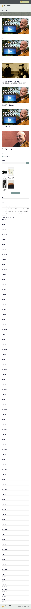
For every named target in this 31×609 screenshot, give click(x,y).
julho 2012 (4, 494)
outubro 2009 (4, 549)
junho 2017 (4, 396)
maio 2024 (3, 262)
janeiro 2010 (4, 544)
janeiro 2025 (4, 249)
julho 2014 (4, 454)
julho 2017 (4, 394)
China (17, 206)
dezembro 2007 (4, 586)
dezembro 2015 (4, 426)
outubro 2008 (4, 569)
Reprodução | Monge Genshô (8, 127)
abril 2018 (3, 379)
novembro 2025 (4, 232)
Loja (6, 10)
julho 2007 (4, 594)
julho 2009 (4, 554)
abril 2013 (3, 479)
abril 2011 (3, 519)
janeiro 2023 (4, 284)
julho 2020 (4, 334)
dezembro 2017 (4, 386)
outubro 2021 (4, 309)
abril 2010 (3, 539)
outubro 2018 (4, 369)
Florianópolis (20, 208)
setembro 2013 (4, 471)
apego (3, 206)
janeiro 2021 (4, 324)
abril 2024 (3, 264)
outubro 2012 (4, 489)
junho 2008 (4, 576)
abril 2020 (3, 339)
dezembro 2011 (4, 506)
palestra (5, 211)
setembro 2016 (4, 411)
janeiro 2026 (4, 229)
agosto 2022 (4, 292)
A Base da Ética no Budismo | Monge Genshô (11, 149)
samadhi (3, 213)
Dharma (3, 208)
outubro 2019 (4, 349)
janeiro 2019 (4, 364)
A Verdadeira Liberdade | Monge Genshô (10, 81)
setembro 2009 (4, 551)
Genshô (24, 208)
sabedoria (21, 211)
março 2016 (4, 421)
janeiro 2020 (4, 344)
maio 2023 (3, 277)
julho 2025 (4, 239)
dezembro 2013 (4, 466)
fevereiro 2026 (4, 227)
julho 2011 (4, 514)
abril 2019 (3, 359)
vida (20, 213)
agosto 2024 (4, 257)
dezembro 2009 (4, 546)
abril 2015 (3, 439)
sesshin (12, 213)
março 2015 (4, 441)
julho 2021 (4, 314)
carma (14, 206)
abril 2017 (3, 399)
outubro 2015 (4, 429)
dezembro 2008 (4, 566)
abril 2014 (3, 459)
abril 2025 (3, 244)
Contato (3, 10)
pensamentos (9, 211)
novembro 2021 (4, 307)
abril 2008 (3, 579)
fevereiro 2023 (4, 282)
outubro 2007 (4, 589)
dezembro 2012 (4, 486)
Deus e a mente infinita (7, 59)
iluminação (27, 208)
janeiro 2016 (4, 424)
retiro (18, 211)
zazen (22, 213)
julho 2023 (4, 274)
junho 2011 (4, 516)
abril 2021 (3, 319)
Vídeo (3, 202)
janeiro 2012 (4, 504)
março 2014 (4, 461)
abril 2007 (3, 599)
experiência (12, 208)
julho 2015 (4, 434)
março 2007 (4, 601)
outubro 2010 (4, 529)
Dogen (6, 208)
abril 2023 (3, 279)
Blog (5, 35)
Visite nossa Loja (15, 192)
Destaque (8, 148)
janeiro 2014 (4, 464)
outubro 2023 (4, 269)
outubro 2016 (4, 409)
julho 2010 (4, 534)
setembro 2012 (4, 491)
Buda (5, 206)
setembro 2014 (4, 451)
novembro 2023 (4, 267)
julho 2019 (4, 354)
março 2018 (4, 381)
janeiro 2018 (4, 384)
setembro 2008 (4, 571)
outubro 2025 (4, 234)
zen (24, 213)
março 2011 (4, 521)
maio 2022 (3, 297)
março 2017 (4, 401)
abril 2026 (3, 224)
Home (26, 14)
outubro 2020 (4, 329)
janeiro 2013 (4, 484)
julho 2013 (4, 474)
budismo (8, 206)
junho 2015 (4, 436)
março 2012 (4, 501)
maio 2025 (3, 242)
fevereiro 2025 (4, 247)
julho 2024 (4, 259)
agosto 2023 (4, 272)
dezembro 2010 (4, 526)
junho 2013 (4, 476)
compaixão (19, 206)
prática (13, 211)
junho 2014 (4, 456)
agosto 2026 (4, 219)
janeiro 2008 (4, 584)
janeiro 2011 (4, 524)
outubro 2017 (4, 389)
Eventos (3, 200)
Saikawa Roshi (26, 211)
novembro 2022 (4, 287)
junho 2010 (4, 536)
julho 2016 (4, 414)
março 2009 (4, 561)
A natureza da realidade (7, 37)
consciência (24, 206)
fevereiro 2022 (4, 302)
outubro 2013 (4, 469)
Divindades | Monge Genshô (8, 105)
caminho (11, 206)
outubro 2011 (4, 509)
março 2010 (4, 541)
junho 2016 (4, 416)
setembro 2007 (4, 591)
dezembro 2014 (4, 446)
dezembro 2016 (4, 406)
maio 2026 (3, 222)
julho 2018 (4, 374)
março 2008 (4, 581)
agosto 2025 (4, 237)
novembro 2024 (4, 252)
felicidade (16, 208)
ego (8, 208)
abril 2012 (3, 499)
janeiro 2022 (4, 304)
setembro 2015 (4, 431)
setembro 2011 (4, 511)
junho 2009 (4, 556)
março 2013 (4, 481)
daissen (9, 35)
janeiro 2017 (4, 404)
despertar (28, 206)
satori (9, 213)
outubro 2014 (4, 449)
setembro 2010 (4, 531)
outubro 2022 (4, 289)
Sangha (6, 213)
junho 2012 (4, 496)
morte (3, 211)
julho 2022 (4, 294)
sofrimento (15, 213)
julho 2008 (4, 574)
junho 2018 (4, 376)
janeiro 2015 (4, 444)
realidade (16, 211)
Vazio (18, 213)
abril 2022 (3, 299)
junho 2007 (4, 596)
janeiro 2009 (4, 564)
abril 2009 (3, 559)
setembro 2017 (4, 391)
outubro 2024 (4, 254)
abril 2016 (3, 419)
